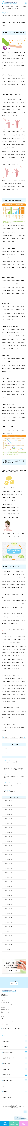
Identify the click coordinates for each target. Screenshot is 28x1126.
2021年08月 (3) (8, 895)
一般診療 (5, 1046)
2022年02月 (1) (8, 868)
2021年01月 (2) (8, 922)
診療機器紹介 (6, 1075)
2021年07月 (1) (8, 900)
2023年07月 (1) (8, 837)
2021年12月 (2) (8, 877)
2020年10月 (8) (8, 936)
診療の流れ (6, 1069)
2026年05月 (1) (8, 805)
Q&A (4, 1086)
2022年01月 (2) (8, 873)
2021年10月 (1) (8, 886)
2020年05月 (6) (8, 949)
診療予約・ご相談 (13, 970)
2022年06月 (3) (8, 859)
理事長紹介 (6, 1041)
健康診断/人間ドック (8, 1058)
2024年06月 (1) (8, 814)
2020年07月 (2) (8, 940)
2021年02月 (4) (8, 918)
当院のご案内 (6, 1063)
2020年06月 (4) (8, 945)
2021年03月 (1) (8, 913)
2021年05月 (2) (8, 909)
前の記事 (21, 737)
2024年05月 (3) (8, 819)
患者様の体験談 (7, 1097)
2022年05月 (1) (8, 864)
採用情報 (5, 1091)
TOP (4, 1035)
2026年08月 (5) (8, 801)
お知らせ (7, 748)
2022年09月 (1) (8, 855)
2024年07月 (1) (8, 810)
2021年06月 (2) (8, 904)
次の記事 (6, 737)
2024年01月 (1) (8, 823)
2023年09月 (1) (8, 828)
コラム (7, 752)
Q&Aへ (13, 983)
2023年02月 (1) (8, 846)
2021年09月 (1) (8, 891)
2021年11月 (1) (8, 882)
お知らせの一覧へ (14, 737)
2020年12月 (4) (8, 927)
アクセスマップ (3, 997)
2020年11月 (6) (8, 931)
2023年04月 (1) (8, 841)
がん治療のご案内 (8, 1052)
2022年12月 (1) (8, 850)
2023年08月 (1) (8, 832)
